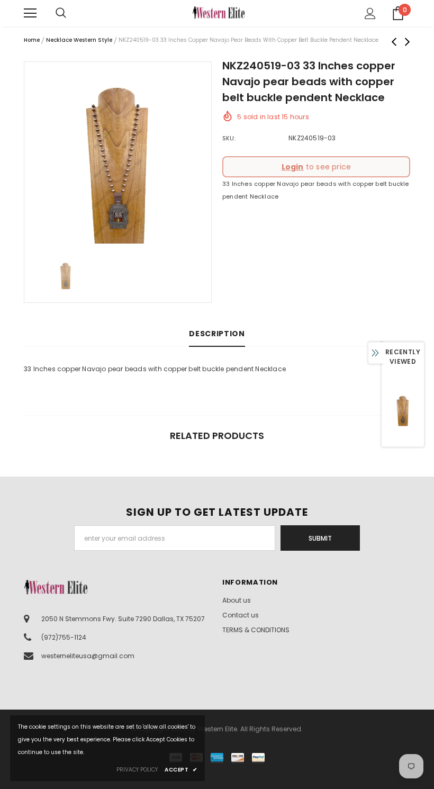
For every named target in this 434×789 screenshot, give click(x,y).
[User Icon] (370, 13)
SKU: (229, 138)
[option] (118, 155)
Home (32, 40)
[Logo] (218, 12)
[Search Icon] (71, 13)
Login (293, 167)
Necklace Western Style (79, 40)
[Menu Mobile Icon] (30, 13)
